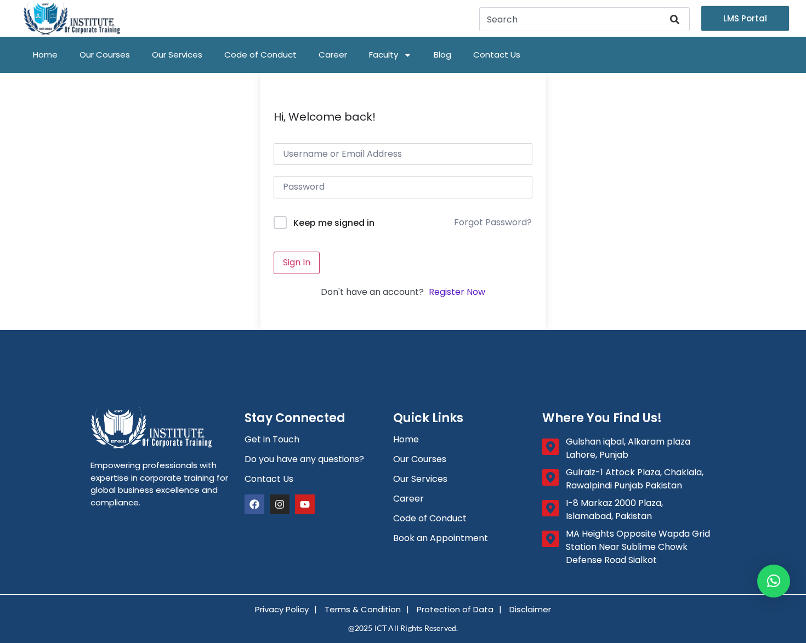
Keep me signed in (333, 223)
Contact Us (496, 54)
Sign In (296, 262)
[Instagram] (280, 504)
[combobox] (573, 19)
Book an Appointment (440, 538)
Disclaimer (530, 609)
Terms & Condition (363, 609)
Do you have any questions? (304, 459)
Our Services (177, 54)
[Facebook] (254, 504)
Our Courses (105, 54)
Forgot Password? (493, 222)
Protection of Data (455, 609)
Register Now (457, 292)
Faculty (383, 54)
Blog (442, 54)
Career (333, 54)
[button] (773, 581)
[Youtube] (305, 504)
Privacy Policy (282, 609)
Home (45, 54)
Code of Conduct (260, 54)
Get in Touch (272, 439)
